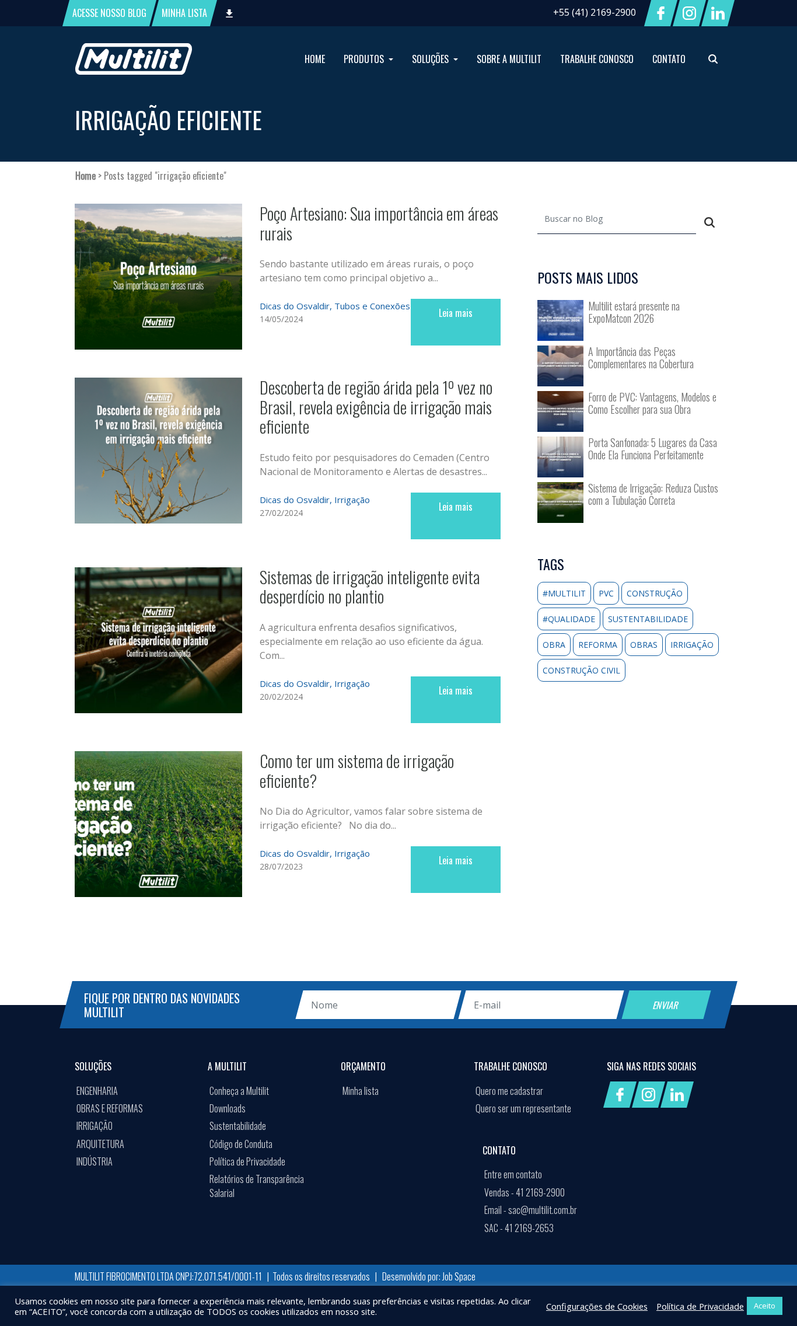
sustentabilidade (648, 618)
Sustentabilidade (237, 1126)
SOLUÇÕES (431, 59)
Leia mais (456, 313)
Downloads (227, 1108)
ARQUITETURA (100, 1144)
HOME (315, 59)
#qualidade (569, 618)
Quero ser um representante (523, 1108)
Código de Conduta (240, 1144)
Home (85, 176)
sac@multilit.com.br (530, 1210)
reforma (597, 644)
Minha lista (360, 1091)
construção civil (581, 670)
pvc (606, 593)
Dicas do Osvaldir (295, 306)
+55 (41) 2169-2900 (594, 12)
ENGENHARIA (97, 1091)
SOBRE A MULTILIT (509, 59)
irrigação (692, 644)
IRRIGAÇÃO (94, 1126)
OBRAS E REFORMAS (109, 1108)
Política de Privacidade (247, 1161)
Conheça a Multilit (239, 1091)
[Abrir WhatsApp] (767, 1296)
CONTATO (669, 59)
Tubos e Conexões (372, 306)
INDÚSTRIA (94, 1161)
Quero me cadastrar (509, 1091)
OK (650, 1248)
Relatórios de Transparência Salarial (256, 1186)
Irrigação (352, 499)
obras (644, 644)
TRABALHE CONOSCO (597, 59)
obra (554, 644)
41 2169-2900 (524, 1192)
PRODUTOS (365, 59)
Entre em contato (513, 1174)
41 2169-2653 (519, 1228)
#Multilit (564, 593)
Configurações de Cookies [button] (597, 1306)
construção (655, 593)
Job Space (459, 1276)
